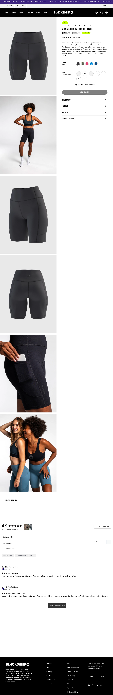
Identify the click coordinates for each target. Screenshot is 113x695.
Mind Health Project (74, 667)
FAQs (48, 667)
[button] (7, 12)
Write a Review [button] (104, 526)
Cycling (9, 6)
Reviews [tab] (6, 537)
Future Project (72, 676)
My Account (50, 663)
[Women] (28, 527)
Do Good (70, 663)
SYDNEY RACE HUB (50, 2)
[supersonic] (96, 64)
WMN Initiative (72, 672)
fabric (32, 555)
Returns (48, 676)
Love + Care (50, 684)
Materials (65, 106)
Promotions (71, 688)
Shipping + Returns (68, 118)
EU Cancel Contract (74, 692)
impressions (21, 555)
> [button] (57, 605)
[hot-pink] (87, 64)
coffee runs (7, 555)
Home (64, 25)
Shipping (49, 672)
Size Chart (65, 112)
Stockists (70, 680)
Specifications (66, 99)
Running (20, 6)
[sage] (83, 64)
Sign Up (101, 676)
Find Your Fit (50, 680)
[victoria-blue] (91, 64)
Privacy (69, 684)
